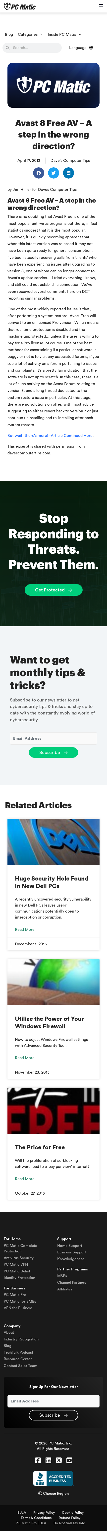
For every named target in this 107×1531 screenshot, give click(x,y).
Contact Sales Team (20, 1366)
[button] (38, 173)
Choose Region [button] (55, 1493)
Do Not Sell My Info (69, 1523)
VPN (16, 1264)
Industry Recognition (21, 1339)
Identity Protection (19, 1278)
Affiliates (64, 1289)
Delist (17, 1271)
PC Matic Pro (15, 1295)
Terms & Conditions (36, 1518)
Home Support (69, 1246)
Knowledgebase (70, 1259)
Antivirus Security (19, 1258)
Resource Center (18, 1359)
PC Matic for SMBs (20, 1301)
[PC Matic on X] (59, 1460)
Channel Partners (71, 1282)
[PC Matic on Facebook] (38, 1460)
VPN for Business (18, 1308)
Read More (25, 930)
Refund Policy (69, 1518)
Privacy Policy (44, 1512)
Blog (9, 35)
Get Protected (50, 590)
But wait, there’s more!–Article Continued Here (50, 436)
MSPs (62, 1276)
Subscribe (50, 752)
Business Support (71, 1252)
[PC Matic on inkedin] (48, 1460)
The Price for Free (40, 1148)
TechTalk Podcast (18, 1352)
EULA (21, 1512)
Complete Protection (20, 1248)
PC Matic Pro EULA (31, 1523)
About (9, 1332)
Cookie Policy (73, 1512)
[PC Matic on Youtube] (69, 1460)
